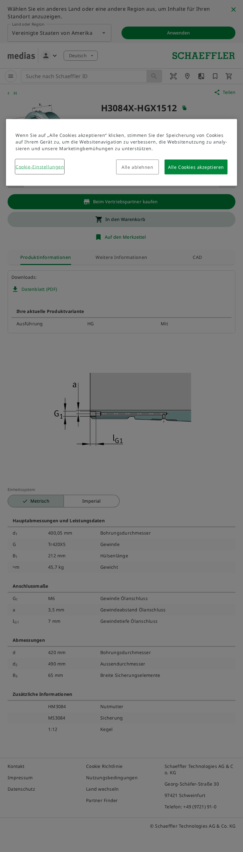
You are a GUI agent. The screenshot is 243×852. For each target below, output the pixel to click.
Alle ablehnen (137, 167)
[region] (121, 152)
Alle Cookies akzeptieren (196, 167)
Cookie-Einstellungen (40, 167)
